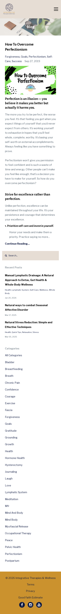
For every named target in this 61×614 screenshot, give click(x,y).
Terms (30, 584)
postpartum (12, 560)
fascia (8, 410)
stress (36, 332)
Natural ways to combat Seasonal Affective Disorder (26, 307)
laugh (8, 478)
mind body (11, 519)
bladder (9, 362)
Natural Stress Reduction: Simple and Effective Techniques (28, 324)
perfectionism (37, 56)
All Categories (13, 355)
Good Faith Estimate (30, 597)
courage (10, 396)
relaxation (27, 332)
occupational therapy (18, 533)
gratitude (11, 430)
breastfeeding (14, 369)
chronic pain (12, 382)
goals (24, 56)
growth (9, 444)
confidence (12, 389)
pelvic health (13, 547)
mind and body (14, 512)
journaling (11, 471)
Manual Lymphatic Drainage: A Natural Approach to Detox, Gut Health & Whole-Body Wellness (29, 280)
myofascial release (16, 526)
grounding (11, 437)
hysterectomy (14, 464)
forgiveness (12, 56)
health (8, 290)
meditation (11, 499)
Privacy (30, 591)
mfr (7, 505)
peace (9, 540)
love (8, 485)
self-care (34, 290)
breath (9, 375)
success (17, 61)
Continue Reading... (17, 243)
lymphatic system (20, 290)
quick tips (16, 332)
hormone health (15, 458)
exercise (10, 403)
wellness (43, 290)
